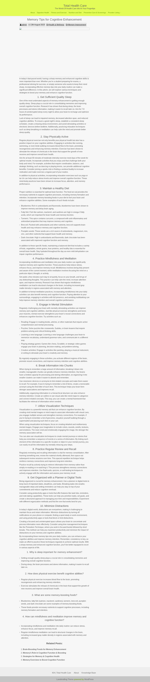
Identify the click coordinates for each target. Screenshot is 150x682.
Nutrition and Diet (75, 12)
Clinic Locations (114, 17)
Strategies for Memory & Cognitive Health (41, 656)
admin (24, 25)
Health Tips (113, 21)
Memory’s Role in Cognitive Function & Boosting (44, 653)
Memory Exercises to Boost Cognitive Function (44, 660)
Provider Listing (114, 12)
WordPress (89, 679)
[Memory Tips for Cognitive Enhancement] (54, 29)
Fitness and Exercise (59, 12)
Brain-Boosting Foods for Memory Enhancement (44, 649)
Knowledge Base (89, 673)
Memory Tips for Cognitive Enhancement (54, 19)
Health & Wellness (56, 25)
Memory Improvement (77, 25)
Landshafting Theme (65, 679)
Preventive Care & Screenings (95, 12)
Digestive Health (43, 12)
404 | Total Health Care (61, 673)
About (32, 12)
